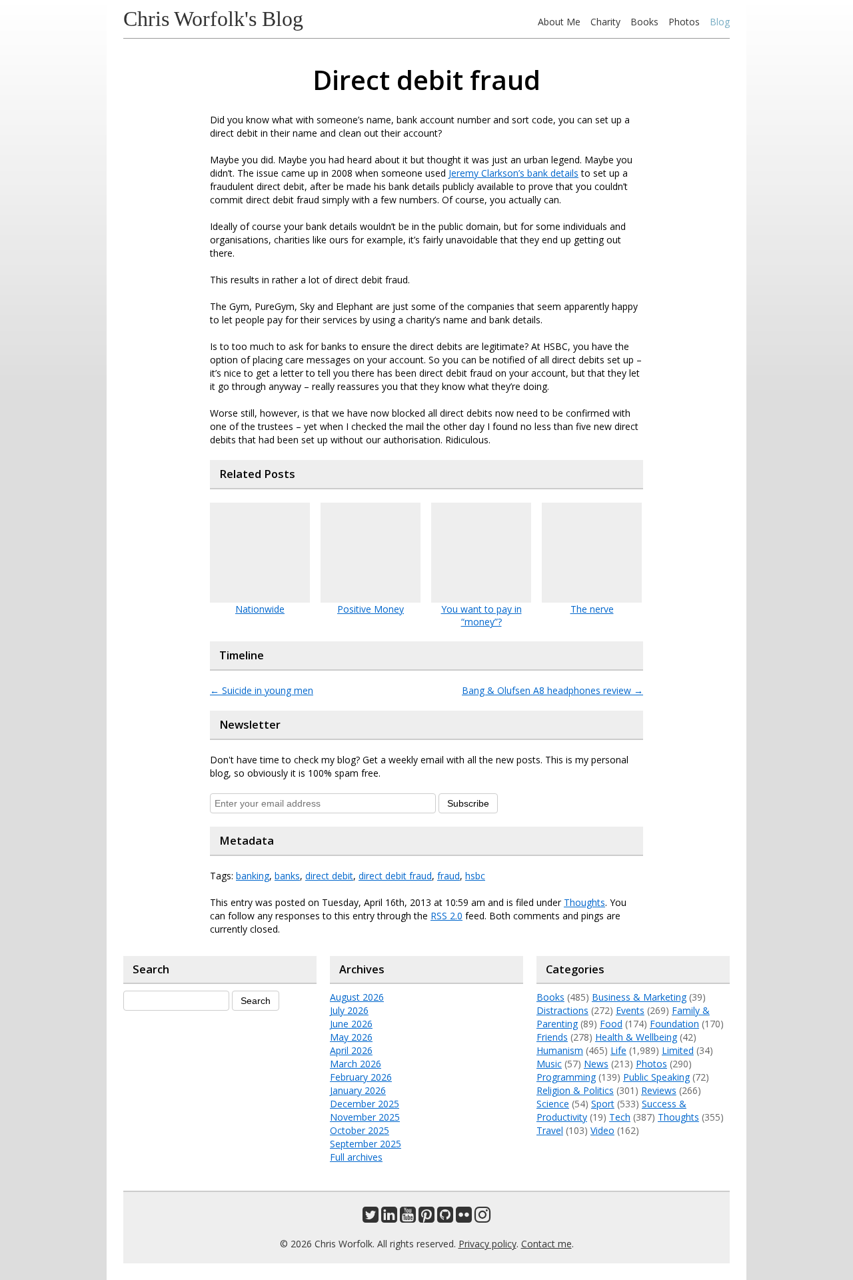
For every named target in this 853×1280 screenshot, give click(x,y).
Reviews (658, 1090)
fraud (448, 875)
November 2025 (365, 1117)
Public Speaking (656, 1077)
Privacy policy (487, 1243)
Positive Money (370, 609)
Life (618, 1050)
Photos (684, 21)
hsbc (475, 875)
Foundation (674, 1023)
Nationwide (260, 609)
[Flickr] (464, 1217)
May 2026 (351, 1037)
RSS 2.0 (446, 915)
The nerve (592, 609)
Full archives (356, 1157)
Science (552, 1103)
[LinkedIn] (389, 1217)
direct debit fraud (395, 875)
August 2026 (357, 997)
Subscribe (468, 803)
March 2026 (355, 1063)
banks (287, 875)
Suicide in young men (261, 690)
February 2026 (361, 1077)
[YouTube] (408, 1217)
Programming (566, 1077)
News (596, 1063)
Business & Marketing (639, 997)
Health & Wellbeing (636, 1037)
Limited (678, 1050)
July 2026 (349, 1010)
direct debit (329, 875)
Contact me (546, 1243)
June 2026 (351, 1023)
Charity (605, 21)
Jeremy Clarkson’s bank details (513, 173)
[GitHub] (445, 1217)
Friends (552, 1037)
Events (630, 1010)
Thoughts (584, 902)
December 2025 (364, 1103)
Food (611, 1023)
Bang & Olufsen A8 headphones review (552, 690)
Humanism (559, 1050)
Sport (602, 1103)
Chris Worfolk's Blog (213, 19)
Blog (720, 21)
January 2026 (358, 1090)
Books (644, 21)
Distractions (562, 1010)
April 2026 (351, 1050)
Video (602, 1130)
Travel (549, 1130)
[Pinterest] (426, 1217)
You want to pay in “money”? (481, 615)
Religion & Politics (575, 1090)
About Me (559, 21)
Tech (619, 1117)
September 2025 (365, 1143)
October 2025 (359, 1130)
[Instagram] (482, 1217)
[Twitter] (371, 1217)
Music (549, 1063)
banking (252, 875)
